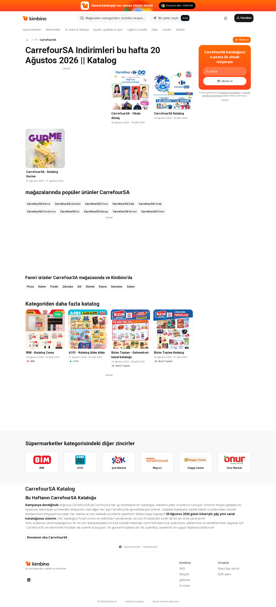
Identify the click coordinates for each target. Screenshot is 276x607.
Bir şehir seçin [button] (168, 18)
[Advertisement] (66, 96)
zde (216, 514)
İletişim (184, 574)
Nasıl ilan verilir (229, 568)
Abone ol (243, 39)
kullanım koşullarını (230, 92)
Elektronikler (53, 29)
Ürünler (167, 29)
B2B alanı (224, 574)
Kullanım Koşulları (134, 601)
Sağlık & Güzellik (137, 29)
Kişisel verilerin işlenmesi (165, 601)
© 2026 (107, 601)
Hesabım (246, 17)
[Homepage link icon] (120, 546)
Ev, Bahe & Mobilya (77, 29)
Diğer (155, 29)
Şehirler (180, 29)
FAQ (182, 568)
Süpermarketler (32, 29)
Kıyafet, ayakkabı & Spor (108, 29)
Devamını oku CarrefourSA (47, 537)
